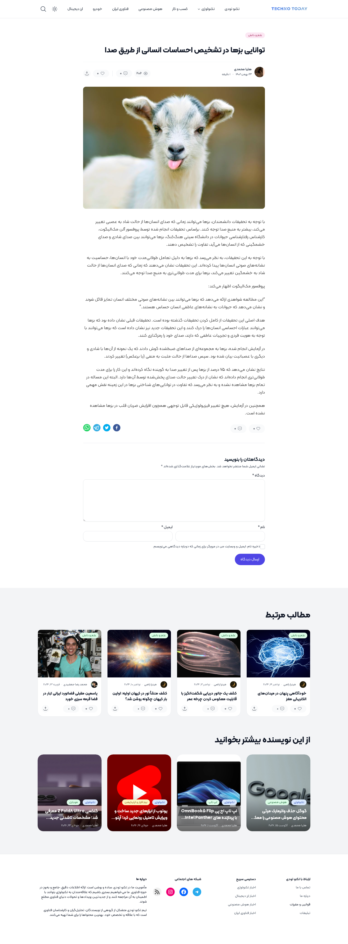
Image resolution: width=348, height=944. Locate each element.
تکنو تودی (232, 9)
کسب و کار (180, 9)
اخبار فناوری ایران (245, 913)
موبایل (73, 802)
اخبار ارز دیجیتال (245, 896)
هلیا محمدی (243, 69)
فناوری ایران (120, 9)
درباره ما (305, 896)
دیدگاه (258, 475)
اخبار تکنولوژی (246, 887)
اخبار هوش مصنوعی (242, 904)
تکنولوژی (208, 9)
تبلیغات (305, 913)
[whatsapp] (87, 427)
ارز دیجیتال (75, 9)
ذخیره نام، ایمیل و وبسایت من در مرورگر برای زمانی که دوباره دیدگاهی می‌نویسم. (206, 546)
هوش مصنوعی (150, 9)
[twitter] (107, 427)
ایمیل (167, 527)
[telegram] (97, 427)
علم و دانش (255, 35)
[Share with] (87, 73)
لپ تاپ (213, 802)
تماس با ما (303, 887)
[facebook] (116, 427)
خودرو (97, 9)
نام (261, 527)
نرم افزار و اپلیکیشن (136, 802)
